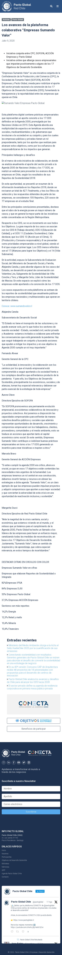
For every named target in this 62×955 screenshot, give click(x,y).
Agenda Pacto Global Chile (12, 874)
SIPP (3, 870)
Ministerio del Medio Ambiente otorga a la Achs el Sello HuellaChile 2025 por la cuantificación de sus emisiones (33, 648)
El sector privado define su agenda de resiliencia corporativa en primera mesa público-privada (32, 687)
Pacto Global (17, 20)
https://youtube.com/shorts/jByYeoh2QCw (27, 927)
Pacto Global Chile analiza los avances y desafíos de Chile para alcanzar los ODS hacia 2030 (33, 680)
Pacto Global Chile (21, 901)
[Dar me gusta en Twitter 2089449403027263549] (24, 932)
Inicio (4, 850)
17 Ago (49, 902)
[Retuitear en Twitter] (18, 939)
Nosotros (5, 854)
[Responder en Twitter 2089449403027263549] (12, 932)
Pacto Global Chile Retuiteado (31, 940)
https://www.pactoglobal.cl (23, 920)
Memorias (5, 867)
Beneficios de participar (34, 728)
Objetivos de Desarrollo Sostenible (14, 860)
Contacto (5, 877)
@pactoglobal (38, 902)
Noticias (6, 20)
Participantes (7, 857)
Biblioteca (5, 864)
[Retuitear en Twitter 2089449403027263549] (18, 932)
